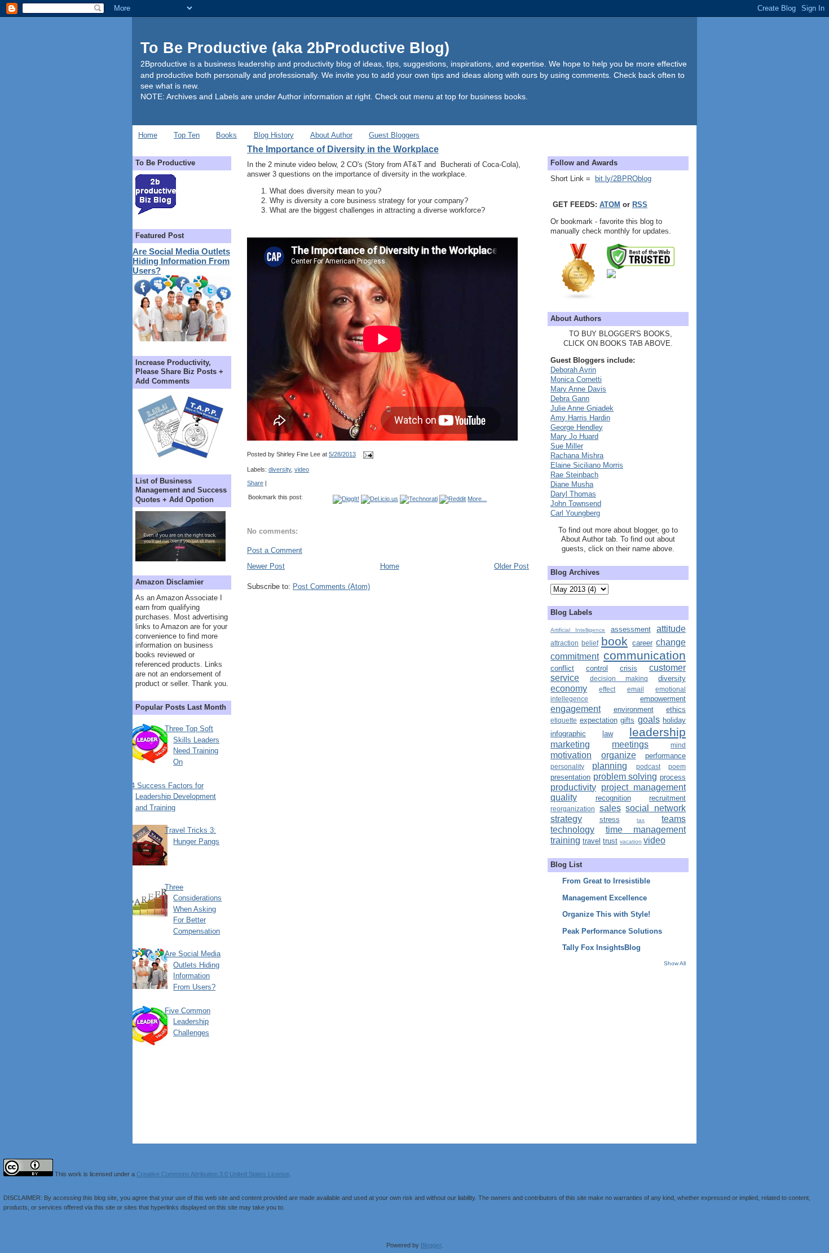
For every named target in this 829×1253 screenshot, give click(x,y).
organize (618, 755)
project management (643, 787)
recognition (613, 798)
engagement (575, 709)
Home (147, 135)
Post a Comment (274, 550)
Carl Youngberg (575, 513)
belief (589, 643)
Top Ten (187, 135)
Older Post (511, 566)
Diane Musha (571, 484)
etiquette (563, 720)
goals (649, 719)
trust (610, 841)
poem (677, 766)
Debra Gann (569, 398)
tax (641, 820)
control (597, 668)
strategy (566, 819)
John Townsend (575, 503)
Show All (675, 963)
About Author (331, 135)
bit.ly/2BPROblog (623, 178)
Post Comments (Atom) (331, 586)
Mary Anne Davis (578, 389)
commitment (574, 656)
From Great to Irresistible (606, 881)
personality (567, 766)
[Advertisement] (620, 1046)
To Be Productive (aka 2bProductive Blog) (294, 47)
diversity (279, 469)
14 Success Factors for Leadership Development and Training (171, 796)
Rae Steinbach (574, 475)
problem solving (625, 776)
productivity (573, 787)
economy (568, 688)
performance (665, 755)
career (642, 643)
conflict (562, 668)
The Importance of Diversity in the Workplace (343, 149)
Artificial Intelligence (577, 630)
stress (609, 819)
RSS (639, 204)
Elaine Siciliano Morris (586, 465)
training (565, 840)
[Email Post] (367, 454)
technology (572, 829)
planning (609, 766)
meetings (630, 744)
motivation (571, 755)
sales (610, 808)
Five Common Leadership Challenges (187, 1021)
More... (477, 498)
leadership (657, 732)
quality (563, 797)
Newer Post (266, 566)
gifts (627, 720)
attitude (671, 629)
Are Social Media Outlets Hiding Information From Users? (181, 261)
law (607, 733)
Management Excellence (604, 898)
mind (678, 745)
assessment (631, 629)
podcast (648, 766)
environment (634, 709)
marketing (570, 744)
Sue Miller (566, 446)
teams (674, 819)
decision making (619, 678)
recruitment (667, 798)
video (301, 469)
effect (607, 689)
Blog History (274, 135)
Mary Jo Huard (574, 436)
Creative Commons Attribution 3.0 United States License (212, 1174)
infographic (568, 733)
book (614, 641)
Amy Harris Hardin (580, 418)
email (635, 689)
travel (592, 841)
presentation (570, 777)
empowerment (663, 698)
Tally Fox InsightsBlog (601, 947)
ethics (676, 709)
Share (255, 483)
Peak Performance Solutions (612, 931)
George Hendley (576, 427)
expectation (599, 720)
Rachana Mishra (576, 455)
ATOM (609, 204)
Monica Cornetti (576, 379)
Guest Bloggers (394, 135)
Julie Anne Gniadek (582, 408)
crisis (628, 668)
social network (655, 808)
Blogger (431, 1245)
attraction (564, 643)
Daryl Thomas (573, 494)
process (673, 777)
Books (226, 135)
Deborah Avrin (573, 370)
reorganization (572, 808)
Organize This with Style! (606, 914)
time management (646, 829)
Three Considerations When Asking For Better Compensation (193, 909)
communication (644, 655)
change (671, 642)
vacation (631, 841)
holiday (674, 720)
